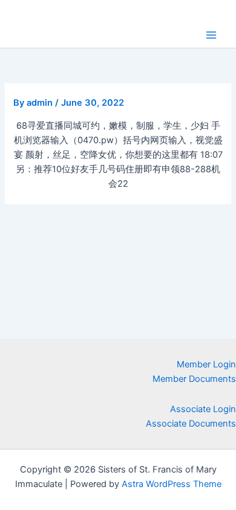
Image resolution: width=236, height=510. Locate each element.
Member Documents (194, 378)
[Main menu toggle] (211, 35)
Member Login (206, 364)
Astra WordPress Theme (171, 484)
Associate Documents (191, 423)
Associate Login (203, 409)
